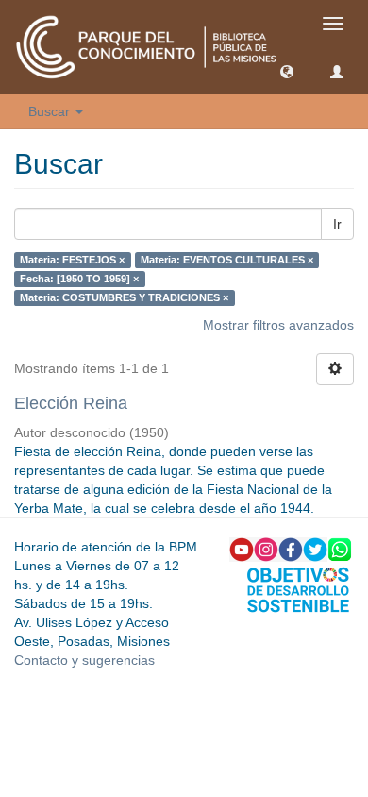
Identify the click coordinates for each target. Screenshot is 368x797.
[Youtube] (241, 548)
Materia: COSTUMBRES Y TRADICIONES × (124, 297)
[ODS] (298, 588)
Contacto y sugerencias (84, 660)
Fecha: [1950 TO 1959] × (79, 278)
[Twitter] (315, 548)
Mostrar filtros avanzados (278, 324)
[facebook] (290, 548)
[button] (287, 71)
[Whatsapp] (339, 548)
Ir (337, 223)
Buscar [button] (51, 111)
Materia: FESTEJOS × (72, 259)
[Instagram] (266, 548)
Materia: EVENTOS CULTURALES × (227, 259)
